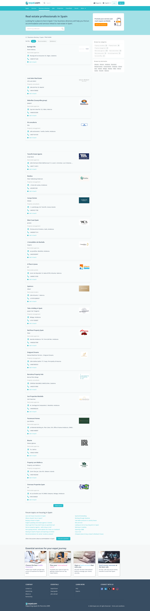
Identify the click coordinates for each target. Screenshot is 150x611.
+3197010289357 (35, 298)
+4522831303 (34, 188)
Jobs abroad (54, 594)
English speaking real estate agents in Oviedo (39, 522)
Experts (78, 591)
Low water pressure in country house (86, 520)
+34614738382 (34, 90)
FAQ (77, 588)
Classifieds (69, 8)
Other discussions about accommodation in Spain (40, 538)
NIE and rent (78, 522)
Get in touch (32, 62)
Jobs (53, 8)
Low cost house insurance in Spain (36, 516)
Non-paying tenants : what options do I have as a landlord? (43, 529)
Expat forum (54, 588)
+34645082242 (34, 408)
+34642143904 (34, 452)
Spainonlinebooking (81, 516)
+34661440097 (34, 430)
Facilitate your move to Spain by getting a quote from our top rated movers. (59, 571)
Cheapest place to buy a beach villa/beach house (89, 534)
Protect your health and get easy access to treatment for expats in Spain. (35, 571)
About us (28, 594)
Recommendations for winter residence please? (39, 534)
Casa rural (78, 531)
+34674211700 (34, 210)
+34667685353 (34, 364)
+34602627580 (34, 342)
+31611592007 (34, 320)
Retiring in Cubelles (80, 527)
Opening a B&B (79, 529)
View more (58, 506)
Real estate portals (32, 270)
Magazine (98, 3)
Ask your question (63, 538)
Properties (60, 8)
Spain (27, 8)
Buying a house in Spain (33, 520)
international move (58, 566)
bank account (85, 565)
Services (33, 8)
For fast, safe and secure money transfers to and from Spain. (108, 570)
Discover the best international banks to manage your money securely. (83, 571)
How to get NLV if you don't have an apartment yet (40, 525)
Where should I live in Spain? (34, 518)
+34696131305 (34, 276)
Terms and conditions (118, 606)
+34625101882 (34, 386)
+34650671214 (34, 232)
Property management (33, 128)
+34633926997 (34, 254)
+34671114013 (34, 166)
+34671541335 (34, 134)
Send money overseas (107, 565)
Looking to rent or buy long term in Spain (87, 525)
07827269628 (34, 496)
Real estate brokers (32, 292)
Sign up (121, 3)
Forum (76, 8)
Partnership (29, 596)
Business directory (44, 8)
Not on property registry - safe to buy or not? (38, 527)
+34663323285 (34, 112)
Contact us (29, 588)
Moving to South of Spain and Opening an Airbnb (40, 531)
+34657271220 (34, 59)
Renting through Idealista (82, 518)
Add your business (101, 24)
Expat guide (54, 591)
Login (114, 3)
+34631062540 (34, 474)
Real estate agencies (33, 52)
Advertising (29, 591)
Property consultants (33, 84)
